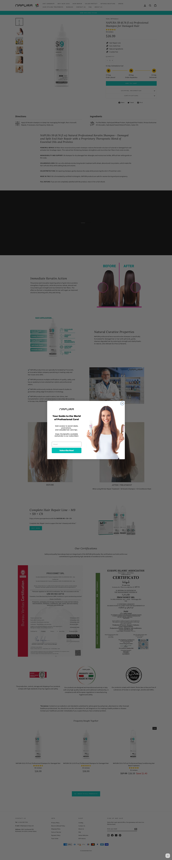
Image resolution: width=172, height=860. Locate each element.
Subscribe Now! (67, 450)
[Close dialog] (122, 403)
